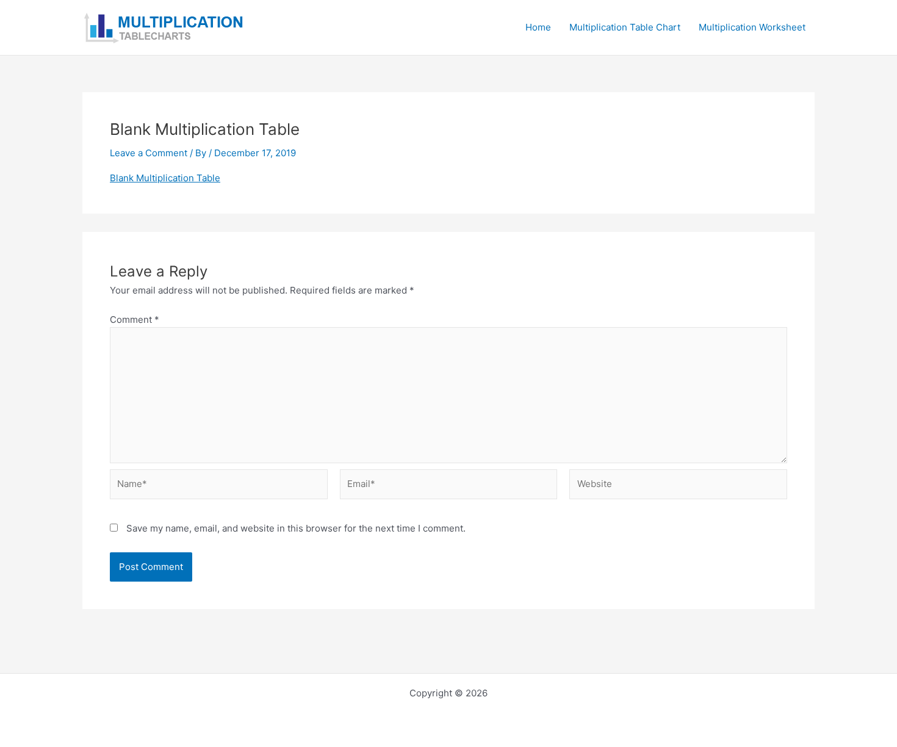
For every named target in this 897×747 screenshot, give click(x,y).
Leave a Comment (148, 153)
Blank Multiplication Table (165, 178)
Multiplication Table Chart (624, 27)
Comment (134, 319)
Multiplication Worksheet (752, 27)
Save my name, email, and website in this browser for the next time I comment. (296, 528)
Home (538, 27)
